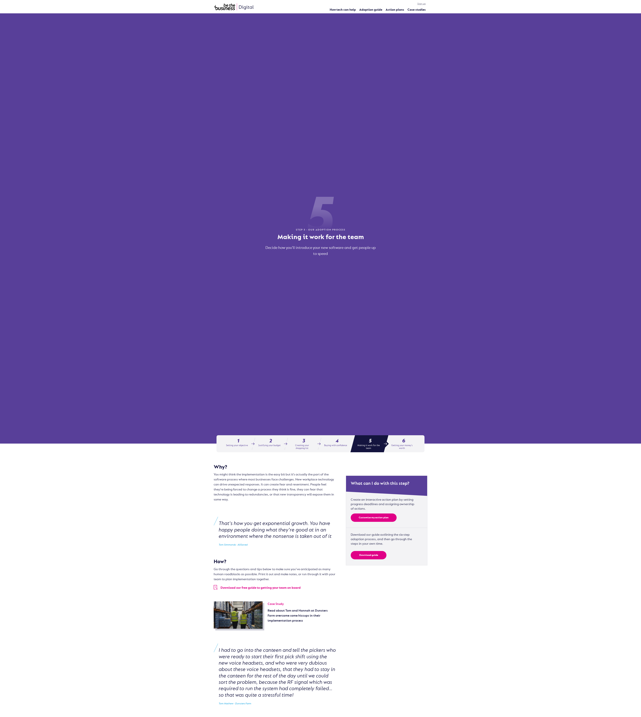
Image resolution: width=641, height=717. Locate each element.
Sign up (421, 3)
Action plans (395, 10)
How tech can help (343, 10)
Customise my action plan (374, 517)
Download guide (368, 555)
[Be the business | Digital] (234, 7)
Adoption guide (370, 10)
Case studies (416, 10)
